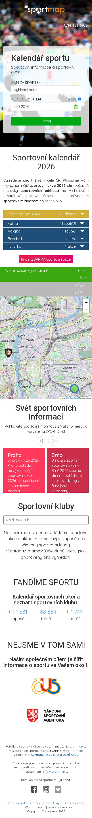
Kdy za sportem (26, 99)
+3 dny (71, 99)
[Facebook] (34, 789)
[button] (8, 353)
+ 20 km (81, 292)
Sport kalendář (17, 803)
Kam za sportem (26, 82)
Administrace (75, 25)
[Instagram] (46, 789)
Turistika (42, 246)
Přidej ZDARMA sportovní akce (46, 259)
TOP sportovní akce (42, 214)
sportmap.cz (77, 746)
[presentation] (41, 441)
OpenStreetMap (76, 398)
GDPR (65, 803)
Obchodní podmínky (44, 803)
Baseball (42, 238)
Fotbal (42, 223)
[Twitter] (58, 789)
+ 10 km (81, 285)
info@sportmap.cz (56, 771)
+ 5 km (82, 278)
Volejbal (42, 231)
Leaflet (64, 398)
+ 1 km (46, 270)
